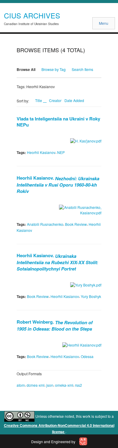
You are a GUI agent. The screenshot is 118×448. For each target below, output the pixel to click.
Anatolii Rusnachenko (45, 224)
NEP (61, 152)
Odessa (87, 356)
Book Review (76, 224)
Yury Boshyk (91, 296)
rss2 (78, 385)
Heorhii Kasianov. (58, 184)
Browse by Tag (53, 69)
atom (21, 385)
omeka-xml (64, 385)
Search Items (82, 69)
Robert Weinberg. (55, 324)
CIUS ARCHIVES (32, 15)
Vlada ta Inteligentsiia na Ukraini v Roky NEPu (58, 121)
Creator (55, 100)
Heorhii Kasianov (41, 152)
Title (39, 100)
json (49, 385)
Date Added (74, 100)
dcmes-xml (35, 385)
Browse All (26, 69)
